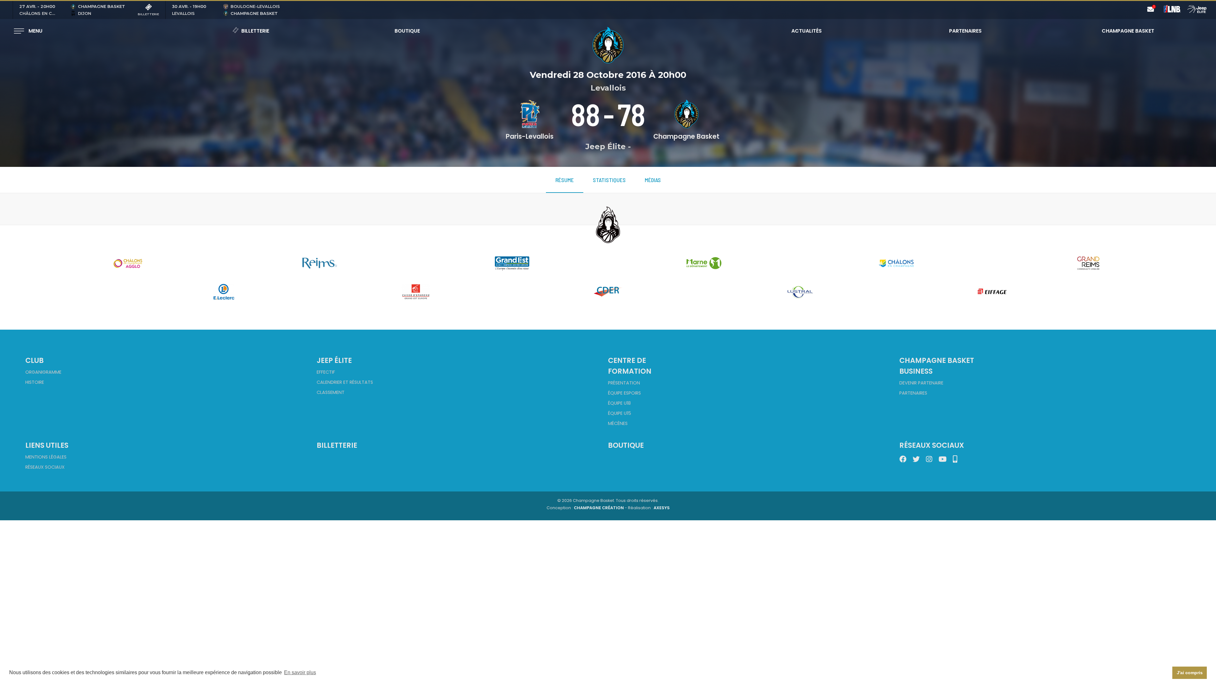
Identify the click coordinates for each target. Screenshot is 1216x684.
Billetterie (255, 31)
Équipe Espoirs (624, 393)
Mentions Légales (45, 457)
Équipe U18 (619, 403)
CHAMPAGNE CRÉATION (599, 507)
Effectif (326, 372)
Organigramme (43, 372)
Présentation (624, 383)
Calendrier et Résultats (345, 382)
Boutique (407, 31)
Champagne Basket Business (936, 365)
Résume (564, 179)
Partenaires (965, 31)
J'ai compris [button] (1190, 672)
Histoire (34, 382)
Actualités (806, 31)
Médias (653, 179)
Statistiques (609, 179)
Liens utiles (46, 445)
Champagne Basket (1124, 31)
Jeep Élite (334, 360)
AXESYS (662, 507)
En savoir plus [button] (300, 672)
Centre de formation (629, 365)
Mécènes (618, 423)
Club (34, 360)
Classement (331, 392)
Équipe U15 (619, 413)
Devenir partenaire (921, 383)
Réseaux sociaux (45, 467)
